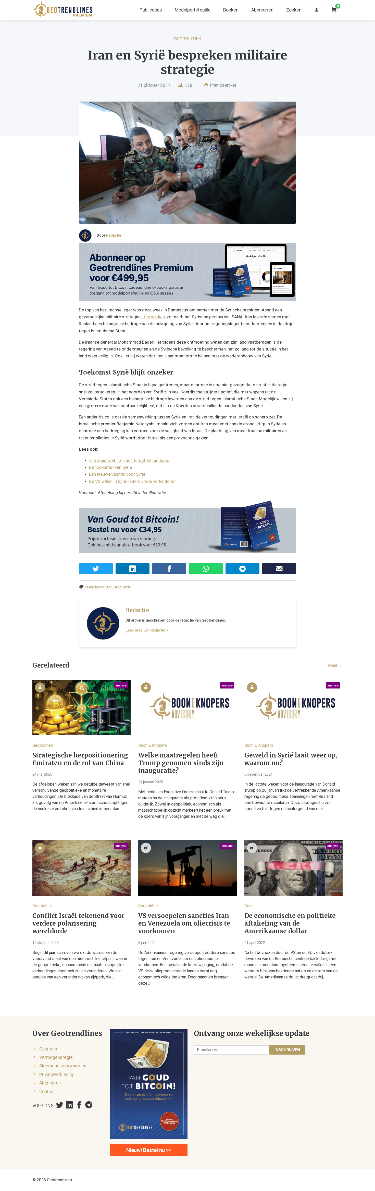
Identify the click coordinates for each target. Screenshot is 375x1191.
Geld (248, 905)
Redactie (113, 235)
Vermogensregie (56, 1057)
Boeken (231, 10)
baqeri (100, 587)
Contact (47, 1091)
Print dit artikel (222, 85)
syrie (127, 587)
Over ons (48, 1049)
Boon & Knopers (152, 745)
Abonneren (262, 10)
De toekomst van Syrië (110, 467)
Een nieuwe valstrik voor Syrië (117, 474)
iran (109, 587)
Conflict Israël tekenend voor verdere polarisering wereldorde (78, 923)
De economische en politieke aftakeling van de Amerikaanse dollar (290, 923)
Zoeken (294, 10)
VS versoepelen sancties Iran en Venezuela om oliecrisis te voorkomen (184, 923)
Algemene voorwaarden (62, 1065)
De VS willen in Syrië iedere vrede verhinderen (132, 481)
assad (89, 587)
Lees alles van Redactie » (147, 630)
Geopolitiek (187, 38)
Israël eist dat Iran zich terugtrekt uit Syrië (129, 460)
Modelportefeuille (192, 10)
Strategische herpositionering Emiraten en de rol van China (80, 759)
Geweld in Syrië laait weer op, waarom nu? (290, 759)
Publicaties (151, 10)
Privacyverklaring (56, 1074)
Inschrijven (287, 1049)
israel (118, 587)
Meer (333, 665)
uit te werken (152, 316)
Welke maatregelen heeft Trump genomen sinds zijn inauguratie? (181, 763)
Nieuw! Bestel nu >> (148, 1150)
